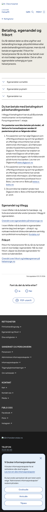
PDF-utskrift (26, 300)
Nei (30, 291)
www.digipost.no (25, 162)
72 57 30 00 (7, 450)
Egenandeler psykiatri (17, 89)
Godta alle (23, 489)
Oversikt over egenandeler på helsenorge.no (22, 220)
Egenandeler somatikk (17, 82)
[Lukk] (41, 458)
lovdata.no (34, 234)
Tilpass (23, 503)
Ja (19, 291)
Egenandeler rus (14, 96)
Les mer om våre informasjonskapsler (19, 472)
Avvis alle (23, 496)
